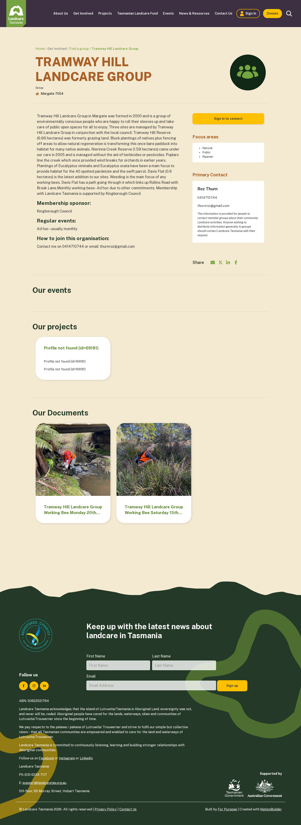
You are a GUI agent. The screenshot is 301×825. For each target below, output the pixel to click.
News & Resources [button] (194, 13)
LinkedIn (86, 758)
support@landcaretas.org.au (44, 783)
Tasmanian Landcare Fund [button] (137, 13)
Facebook (46, 758)
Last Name (161, 656)
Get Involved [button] (83, 13)
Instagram (67, 758)
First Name (95, 656)
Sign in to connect (228, 119)
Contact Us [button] (223, 13)
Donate (272, 13)
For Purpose (227, 809)
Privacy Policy (106, 809)
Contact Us (128, 809)
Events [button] (168, 13)
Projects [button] (105, 13)
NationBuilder (271, 809)
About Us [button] (60, 13)
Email (91, 676)
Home (40, 49)
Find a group (79, 49)
